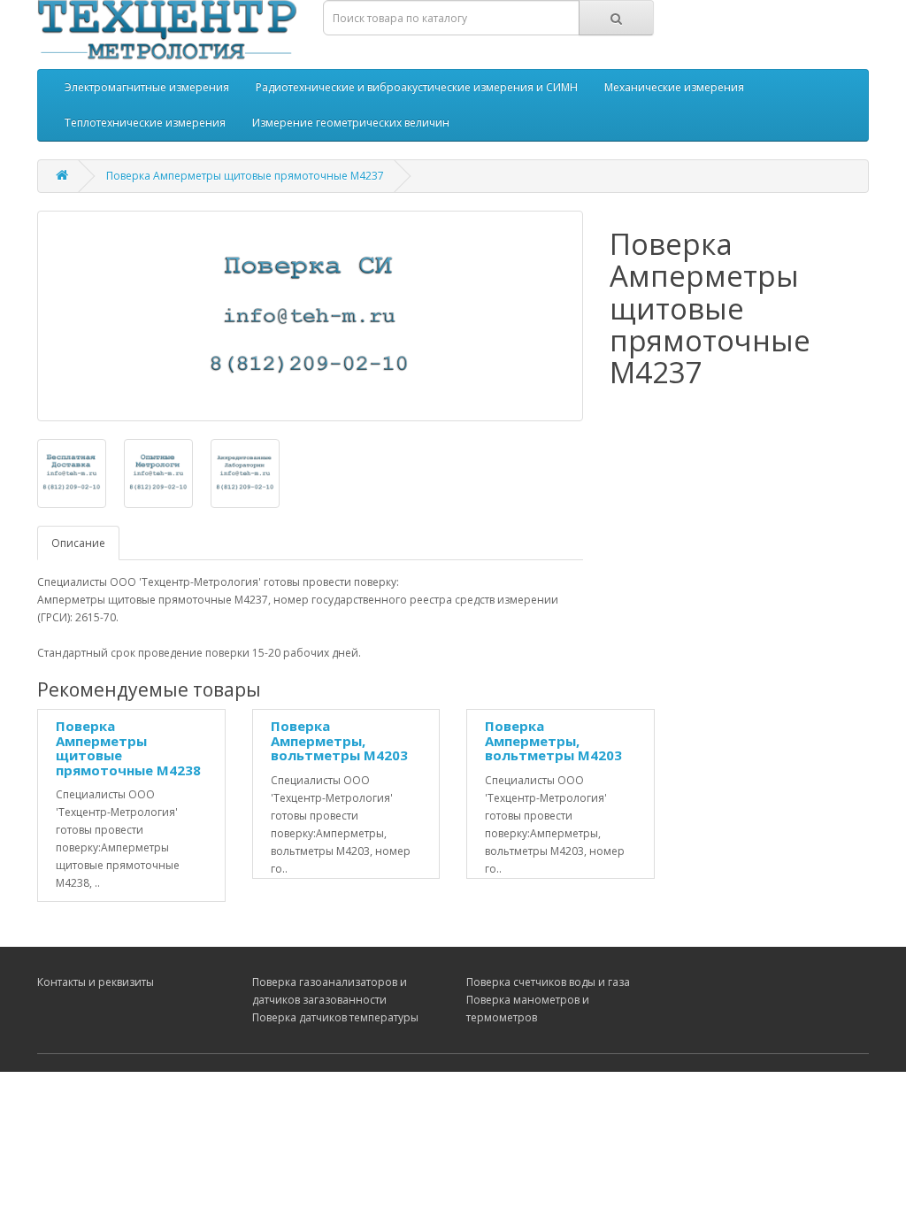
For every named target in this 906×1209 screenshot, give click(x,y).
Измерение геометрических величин (350, 122)
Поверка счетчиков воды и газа (548, 982)
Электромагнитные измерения (147, 87)
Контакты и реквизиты (95, 982)
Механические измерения (674, 87)
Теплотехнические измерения (145, 122)
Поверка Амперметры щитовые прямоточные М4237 (245, 175)
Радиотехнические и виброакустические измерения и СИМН (417, 87)
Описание (78, 543)
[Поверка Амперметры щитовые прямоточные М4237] (310, 316)
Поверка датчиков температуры (335, 1017)
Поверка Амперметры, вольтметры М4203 (339, 740)
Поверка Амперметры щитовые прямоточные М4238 (128, 748)
